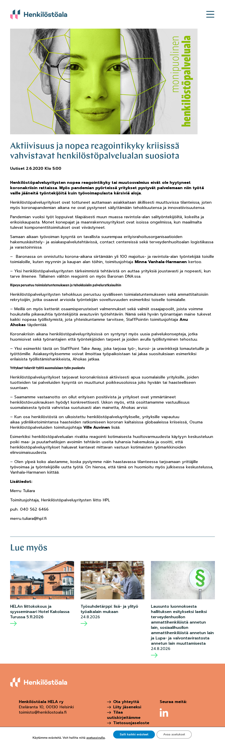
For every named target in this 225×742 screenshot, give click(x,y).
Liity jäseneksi (127, 707)
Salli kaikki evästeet (134, 734)
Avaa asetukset (174, 734)
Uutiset (17, 168)
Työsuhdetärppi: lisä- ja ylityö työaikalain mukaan (109, 609)
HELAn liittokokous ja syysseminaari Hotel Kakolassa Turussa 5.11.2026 (39, 611)
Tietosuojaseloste (131, 722)
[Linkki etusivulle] (38, 14)
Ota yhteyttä (126, 701)
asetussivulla (95, 738)
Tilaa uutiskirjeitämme (123, 715)
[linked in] (164, 712)
